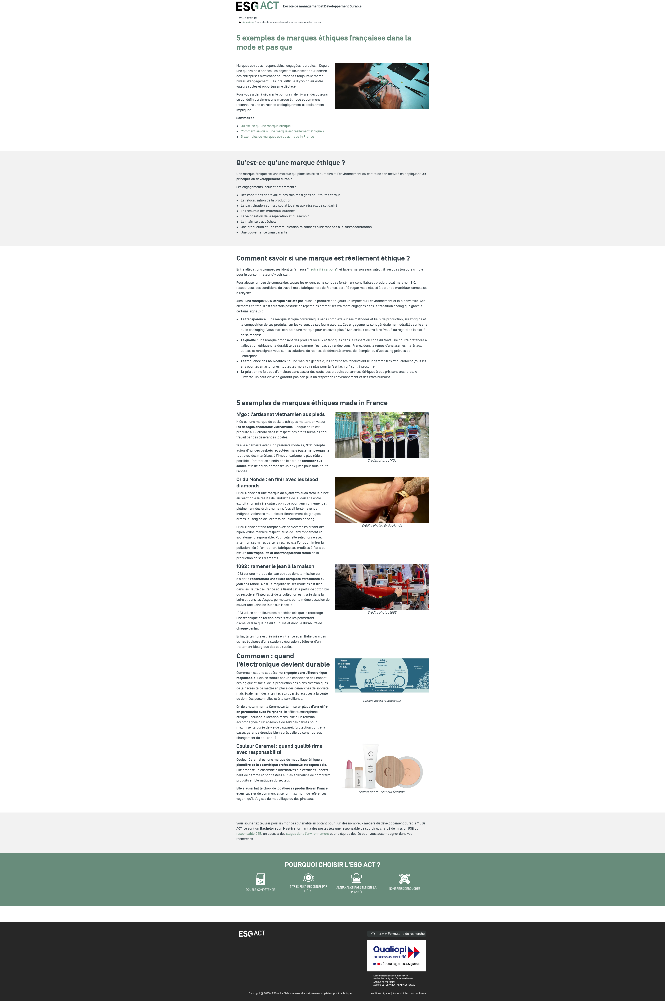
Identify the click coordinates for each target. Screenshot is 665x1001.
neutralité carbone (322, 269)
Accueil (240, 22)
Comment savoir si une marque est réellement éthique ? (282, 131)
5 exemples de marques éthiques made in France (277, 137)
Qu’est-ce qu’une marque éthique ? (267, 126)
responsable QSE (248, 834)
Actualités (248, 22)
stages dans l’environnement (307, 834)
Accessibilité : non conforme (409, 993)
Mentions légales (380, 993)
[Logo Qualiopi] (396, 962)
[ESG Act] (257, 6)
